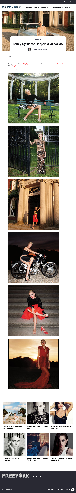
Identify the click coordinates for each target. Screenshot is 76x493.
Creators (28, 7)
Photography (56, 7)
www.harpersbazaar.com (15, 70)
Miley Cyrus (26, 64)
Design (43, 7)
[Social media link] (64, 2)
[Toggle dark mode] (73, 490)
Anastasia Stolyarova (42, 49)
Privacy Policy (59, 489)
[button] (72, 7)
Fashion (38, 39)
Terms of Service (69, 489)
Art (35, 7)
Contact (17, 2)
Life (66, 7)
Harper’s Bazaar (61, 64)
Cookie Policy (50, 489)
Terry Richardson (17, 66)
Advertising (10, 2)
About (4, 2)
